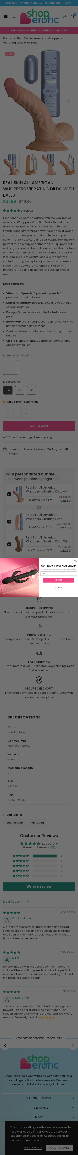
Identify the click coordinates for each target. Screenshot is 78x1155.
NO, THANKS (58, 587)
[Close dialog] (75, 560)
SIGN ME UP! (58, 580)
